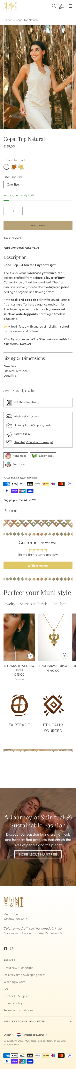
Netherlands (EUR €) (33, 1034)
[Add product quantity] (18, 211)
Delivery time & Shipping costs (32, 425)
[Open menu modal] (70, 6)
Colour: (14, 160)
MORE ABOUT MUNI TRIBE (38, 854)
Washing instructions (27, 416)
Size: (13, 177)
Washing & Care (15, 982)
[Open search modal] (54, 6)
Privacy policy (13, 1003)
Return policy (22, 433)
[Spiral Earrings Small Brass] (19, 637)
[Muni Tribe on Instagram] (12, 949)
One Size (13, 184)
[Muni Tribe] (10, 6)
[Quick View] (30, 656)
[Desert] (21, 167)
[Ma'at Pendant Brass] (53, 637)
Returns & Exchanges (18, 968)
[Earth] (14, 167)
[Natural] (6, 167)
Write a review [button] (37, 565)
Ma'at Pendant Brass (53, 665)
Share (13, 511)
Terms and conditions (18, 1010)
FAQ (7, 989)
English (7, 1034)
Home (7, 20)
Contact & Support (16, 996)
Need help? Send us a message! (33, 442)
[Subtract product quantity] (7, 211)
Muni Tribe (31, 1040)
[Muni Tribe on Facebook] (6, 949)
